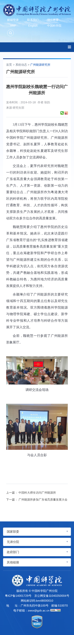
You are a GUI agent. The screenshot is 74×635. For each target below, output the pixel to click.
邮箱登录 (13, 19)
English (33, 25)
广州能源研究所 (40, 64)
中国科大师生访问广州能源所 (37, 492)
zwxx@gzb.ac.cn (39, 610)
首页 (9, 64)
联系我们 (33, 19)
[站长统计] (55, 610)
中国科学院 (54, 25)
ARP (13, 25)
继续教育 (53, 19)
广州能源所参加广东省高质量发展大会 (42, 499)
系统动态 (21, 64)
